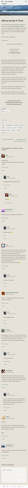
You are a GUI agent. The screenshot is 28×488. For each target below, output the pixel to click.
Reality (19, 130)
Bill (3, 122)
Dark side (17, 125)
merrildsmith (9, 370)
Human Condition (6, 130)
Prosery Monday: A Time (17, 26)
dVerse (4, 127)
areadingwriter (9, 445)
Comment (22, 480)
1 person (7, 167)
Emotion (10, 127)
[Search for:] (25, 1)
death (23, 125)
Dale (7, 155)
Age (4, 125)
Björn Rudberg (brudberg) (12, 292)
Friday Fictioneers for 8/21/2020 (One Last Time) (20, 141)
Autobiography (10, 125)
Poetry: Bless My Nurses (7, 139)
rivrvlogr (8, 329)
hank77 (7, 416)
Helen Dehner (9, 209)
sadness (4, 132)
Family (15, 127)
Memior (14, 130)
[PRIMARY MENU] (2, 1)
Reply (4, 170)
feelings (20, 127)
